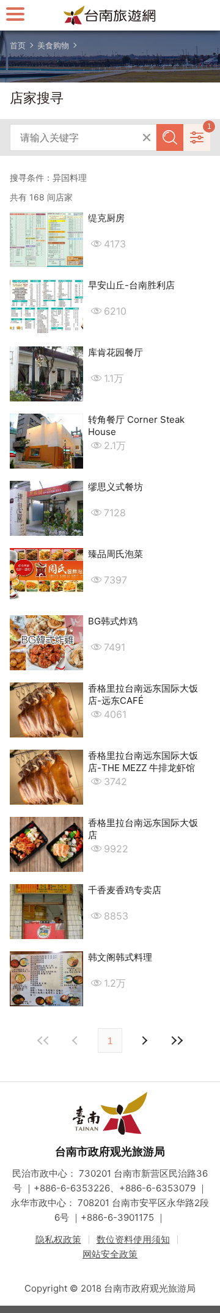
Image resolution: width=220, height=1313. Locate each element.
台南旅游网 (110, 15)
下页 (76, 1040)
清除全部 (147, 137)
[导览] (15, 13)
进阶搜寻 (196, 137)
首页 (18, 45)
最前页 (43, 1040)
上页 (143, 1040)
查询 (169, 137)
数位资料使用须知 (133, 1239)
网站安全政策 (110, 1254)
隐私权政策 (58, 1239)
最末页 (176, 1040)
